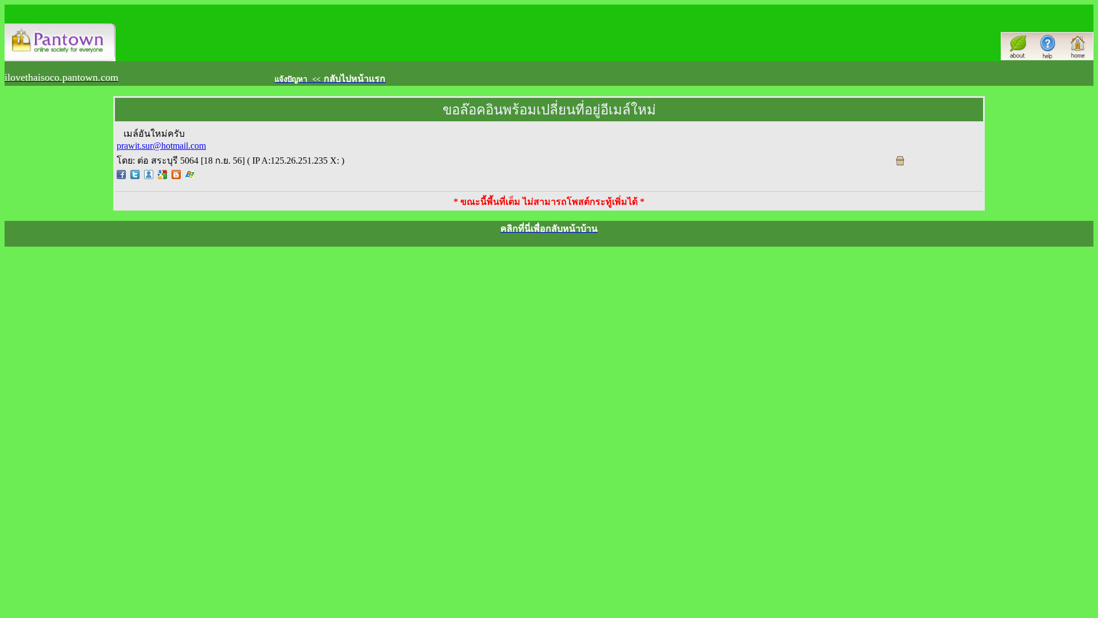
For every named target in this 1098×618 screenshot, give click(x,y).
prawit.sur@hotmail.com (161, 145)
